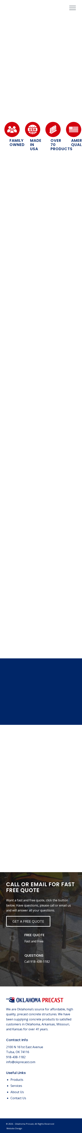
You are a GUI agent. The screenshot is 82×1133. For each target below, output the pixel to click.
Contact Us (18, 1098)
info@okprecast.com (20, 1062)
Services (16, 1086)
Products (16, 1080)
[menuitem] (70, 7)
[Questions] (13, 959)
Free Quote (34, 935)
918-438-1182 (40, 961)
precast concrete (45, 255)
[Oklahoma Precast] (34, 7)
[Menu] (70, 7)
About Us (17, 1092)
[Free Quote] (13, 938)
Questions (33, 955)
